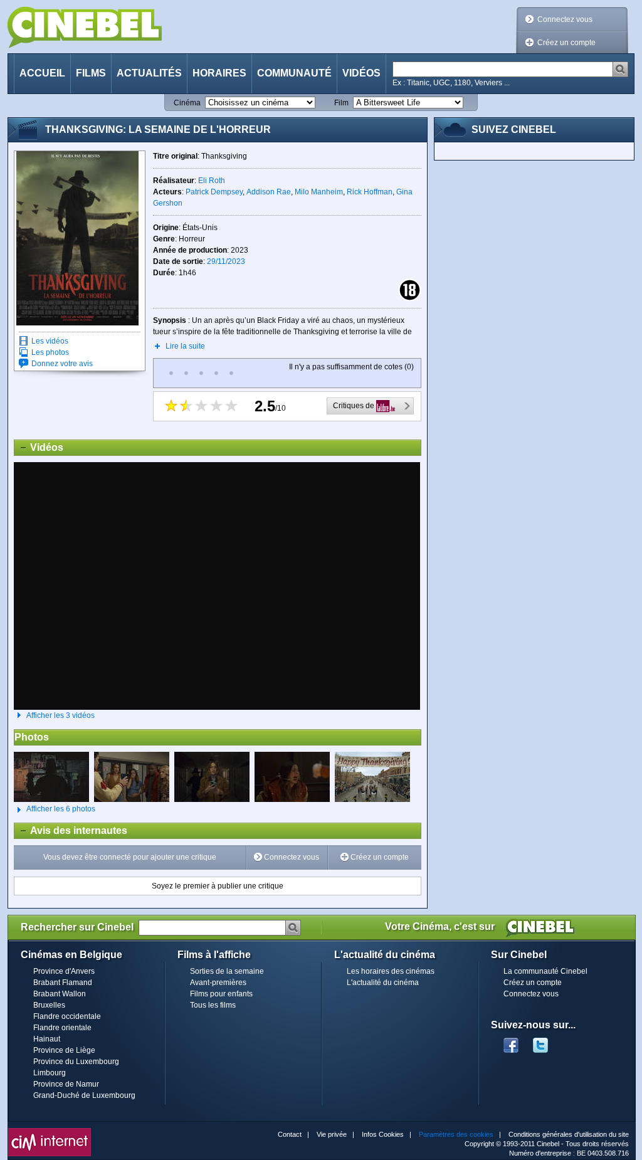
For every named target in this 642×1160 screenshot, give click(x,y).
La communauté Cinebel (545, 971)
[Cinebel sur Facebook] (511, 1041)
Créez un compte (566, 42)
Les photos (50, 352)
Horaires (219, 73)
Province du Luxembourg (76, 1061)
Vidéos (361, 73)
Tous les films (213, 1005)
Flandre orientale (62, 1027)
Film (341, 102)
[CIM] (49, 1131)
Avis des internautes (70, 830)
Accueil (42, 73)
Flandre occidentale (67, 1016)
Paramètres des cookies (456, 1134)
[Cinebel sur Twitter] (546, 1041)
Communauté (294, 73)
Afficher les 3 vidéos (60, 715)
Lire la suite (185, 346)
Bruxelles (49, 1005)
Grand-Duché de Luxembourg (84, 1095)
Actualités (149, 73)
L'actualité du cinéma (383, 982)
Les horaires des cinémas (390, 971)
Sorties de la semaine (227, 971)
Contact (290, 1134)
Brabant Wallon (59, 993)
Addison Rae (268, 191)
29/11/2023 (226, 261)
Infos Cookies (383, 1134)
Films (91, 73)
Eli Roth (211, 180)
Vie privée (332, 1134)
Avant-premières (218, 982)
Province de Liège (64, 1050)
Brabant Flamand (62, 982)
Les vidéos (49, 341)
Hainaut (46, 1039)
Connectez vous (564, 19)
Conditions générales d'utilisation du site (568, 1134)
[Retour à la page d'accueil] (85, 27)
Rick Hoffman (369, 191)
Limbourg (49, 1072)
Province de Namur (66, 1084)
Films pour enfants (221, 993)
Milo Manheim (319, 191)
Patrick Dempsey (214, 191)
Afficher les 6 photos (54, 808)
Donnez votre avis (62, 363)
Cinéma (187, 102)
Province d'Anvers (64, 971)
